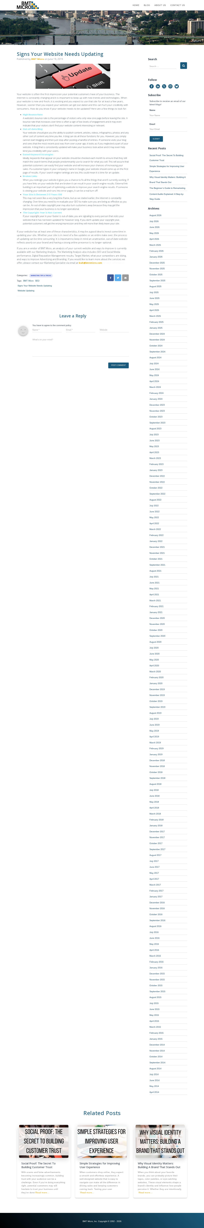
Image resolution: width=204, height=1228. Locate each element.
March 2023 (155, 458)
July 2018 (154, 790)
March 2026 (155, 245)
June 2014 (154, 1080)
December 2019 (157, 689)
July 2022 (154, 505)
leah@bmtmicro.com (90, 262)
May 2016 (154, 944)
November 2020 (157, 624)
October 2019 (155, 701)
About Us (160, 5)
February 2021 (156, 606)
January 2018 (155, 825)
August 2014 (155, 1068)
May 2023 (154, 446)
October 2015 (155, 985)
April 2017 (154, 879)
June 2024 (154, 369)
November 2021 (157, 553)
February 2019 (156, 748)
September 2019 (157, 707)
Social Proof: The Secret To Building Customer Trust (38, 1165)
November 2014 (157, 1050)
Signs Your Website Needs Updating (35, 285)
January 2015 (155, 1039)
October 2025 (155, 274)
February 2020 (156, 677)
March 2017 (155, 885)
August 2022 (155, 500)
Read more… (42, 1192)
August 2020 (155, 642)
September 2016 (157, 920)
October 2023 (155, 417)
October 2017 (155, 843)
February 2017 (156, 891)
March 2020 (155, 671)
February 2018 (156, 819)
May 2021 (154, 588)
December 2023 (157, 405)
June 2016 (154, 938)
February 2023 (156, 464)
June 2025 (154, 298)
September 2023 (157, 423)
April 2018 (154, 807)
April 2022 (154, 523)
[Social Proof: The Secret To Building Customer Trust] (43, 1141)
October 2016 (155, 914)
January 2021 (155, 612)
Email (152, 124)
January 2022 (155, 541)
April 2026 (154, 239)
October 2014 (155, 1056)
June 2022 (154, 511)
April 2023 (154, 452)
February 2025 (156, 322)
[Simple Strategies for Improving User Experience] (102, 1141)
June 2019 (154, 725)
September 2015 (157, 991)
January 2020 (155, 683)
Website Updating (26, 290)
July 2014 (154, 1074)
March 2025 (155, 316)
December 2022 (157, 476)
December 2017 (157, 831)
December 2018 (157, 760)
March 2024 (155, 387)
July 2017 (154, 861)
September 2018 (157, 778)
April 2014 (154, 1092)
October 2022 (155, 488)
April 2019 (154, 736)
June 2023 (154, 440)
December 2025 (157, 263)
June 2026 (154, 227)
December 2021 (157, 547)
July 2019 (154, 719)
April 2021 (154, 594)
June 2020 (154, 654)
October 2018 (155, 772)
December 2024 (157, 334)
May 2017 (154, 873)
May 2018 (154, 802)
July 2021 (154, 576)
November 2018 (157, 766)
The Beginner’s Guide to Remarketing (167, 188)
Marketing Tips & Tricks (41, 275)
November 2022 (157, 482)
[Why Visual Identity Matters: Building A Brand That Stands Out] (160, 1141)
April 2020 (154, 665)
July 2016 (154, 932)
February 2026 (156, 251)
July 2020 (154, 648)
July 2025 (154, 292)
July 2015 (154, 1003)
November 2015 (157, 979)
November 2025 (157, 268)
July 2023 (154, 434)
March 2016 (155, 956)
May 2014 (154, 1086)
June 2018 (154, 796)
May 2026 (154, 233)
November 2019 (157, 695)
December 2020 (157, 618)
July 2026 (154, 221)
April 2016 (154, 950)
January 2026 (155, 257)
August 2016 (155, 926)
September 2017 (157, 849)
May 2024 (154, 375)
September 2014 (157, 1062)
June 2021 (154, 582)
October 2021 (155, 559)
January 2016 (155, 967)
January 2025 (155, 328)
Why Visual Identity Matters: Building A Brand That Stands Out (159, 1165)
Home (136, 5)
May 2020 (154, 660)
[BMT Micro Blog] (28, 5)
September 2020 (157, 636)
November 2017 (157, 837)
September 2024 (157, 351)
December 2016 (157, 902)
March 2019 (155, 742)
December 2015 (157, 973)
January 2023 (155, 470)
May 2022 (154, 517)
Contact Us (177, 5)
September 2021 (157, 565)
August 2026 (155, 215)
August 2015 (155, 997)
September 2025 (157, 280)
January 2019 (155, 754)
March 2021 (155, 600)
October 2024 (155, 345)
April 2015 (154, 1021)
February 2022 (156, 535)
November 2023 (157, 411)
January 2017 (155, 896)
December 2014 (157, 1045)
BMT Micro (28, 281)
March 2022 (155, 529)
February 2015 (156, 1033)
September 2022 (157, 494)
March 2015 (155, 1027)
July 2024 (154, 363)
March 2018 (155, 813)
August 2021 (155, 571)
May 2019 (154, 731)
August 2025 (155, 286)
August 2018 (155, 784)
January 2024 (155, 399)
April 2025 (154, 310)
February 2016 (156, 962)
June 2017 (154, 867)
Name (152, 110)
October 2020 (155, 630)
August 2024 (155, 357)
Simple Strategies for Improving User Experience (100, 1165)
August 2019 (155, 713)
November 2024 (157, 339)
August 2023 (155, 428)
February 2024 (156, 393)
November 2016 (157, 908)
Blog (147, 5)
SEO (37, 281)
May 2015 (154, 1015)
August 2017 (155, 855)
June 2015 (154, 1009)
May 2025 (154, 304)
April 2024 (154, 381)
